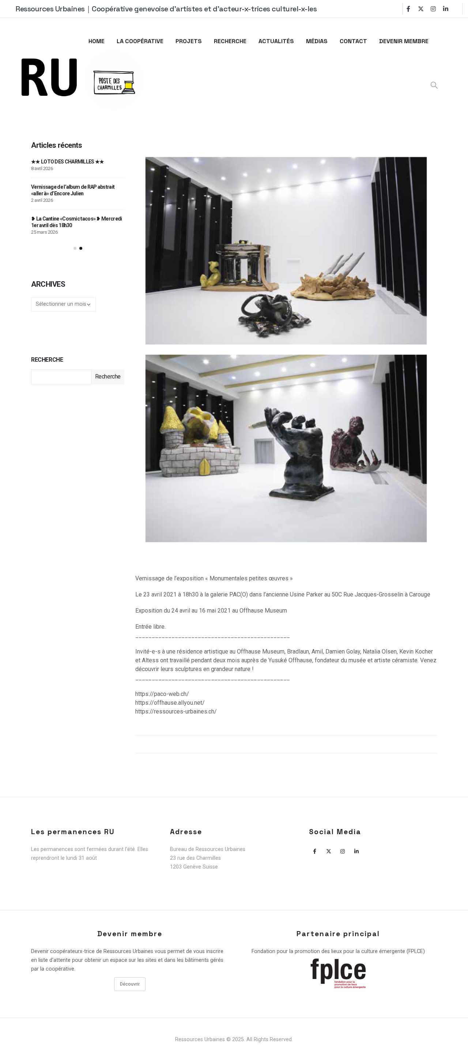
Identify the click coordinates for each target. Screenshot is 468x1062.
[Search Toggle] (434, 85)
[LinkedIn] (446, 9)
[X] (421, 9)
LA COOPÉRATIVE (140, 41)
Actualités (276, 41)
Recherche (47, 359)
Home (96, 41)
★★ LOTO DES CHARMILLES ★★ (67, 162)
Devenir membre (404, 41)
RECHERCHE (230, 41)
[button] (75, 248)
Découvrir (130, 984)
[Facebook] (408, 9)
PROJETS (189, 41)
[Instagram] (433, 9)
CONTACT (353, 41)
